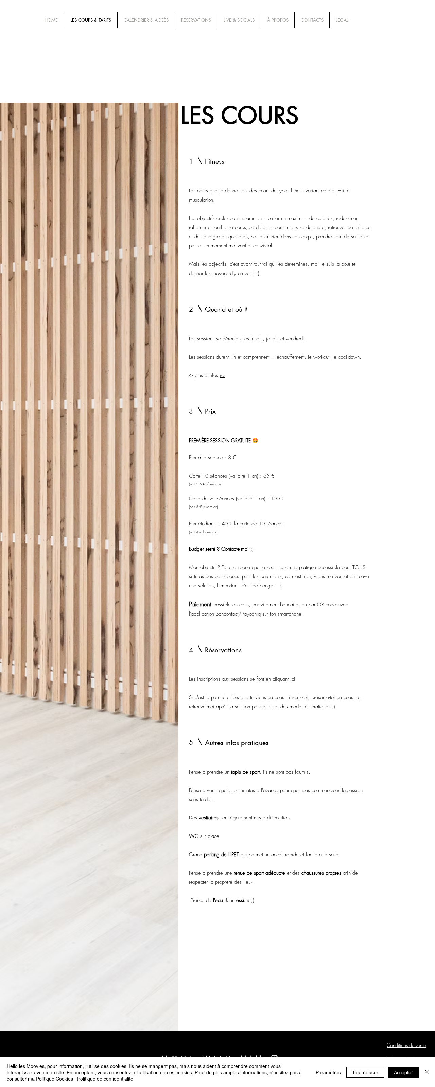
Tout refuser (365, 1072)
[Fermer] (427, 1072)
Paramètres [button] (328, 1072)
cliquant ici (284, 679)
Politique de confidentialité (105, 1078)
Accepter (403, 1072)
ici (222, 375)
